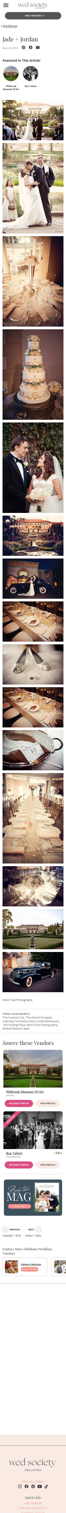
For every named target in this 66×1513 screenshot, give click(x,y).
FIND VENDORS (33, 15)
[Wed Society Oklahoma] (33, 6)
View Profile (48, 1103)
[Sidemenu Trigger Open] (6, 5)
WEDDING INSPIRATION (33, 1508)
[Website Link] (33, 1472)
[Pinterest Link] (33, 1487)
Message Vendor (19, 1103)
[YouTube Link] (39, 1487)
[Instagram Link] (20, 1487)
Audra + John (33, 1235)
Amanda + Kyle (12, 1235)
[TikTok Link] (46, 1487)
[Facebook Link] (26, 1487)
